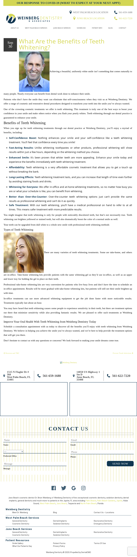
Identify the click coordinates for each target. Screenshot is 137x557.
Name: (6, 445)
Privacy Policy (59, 546)
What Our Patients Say (22, 546)
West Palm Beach (48, 503)
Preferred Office (10, 456)
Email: (73, 445)
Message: (7, 469)
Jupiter (119, 500)
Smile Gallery (17, 543)
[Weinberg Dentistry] (34, 18)
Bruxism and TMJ (12, 353)
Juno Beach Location (90, 18)
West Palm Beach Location (90, 12)
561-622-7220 (125, 18)
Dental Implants (60, 521)
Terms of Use (100, 543)
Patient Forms (59, 543)
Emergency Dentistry (103, 524)
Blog (110, 28)
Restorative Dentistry (103, 521)
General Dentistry (19, 521)
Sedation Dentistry (61, 524)
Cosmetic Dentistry (20, 524)
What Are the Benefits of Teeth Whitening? (61, 44)
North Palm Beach (89, 503)
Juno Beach (61, 503)
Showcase (81, 28)
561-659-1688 (125, 12)
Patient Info (97, 28)
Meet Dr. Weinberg (20, 512)
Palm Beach (91, 500)
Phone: (73, 457)
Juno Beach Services (62, 28)
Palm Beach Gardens (106, 500)
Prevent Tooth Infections (122, 353)
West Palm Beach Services (36, 28)
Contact (122, 28)
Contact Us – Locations (104, 512)
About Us (15, 28)
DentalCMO (86, 552)
